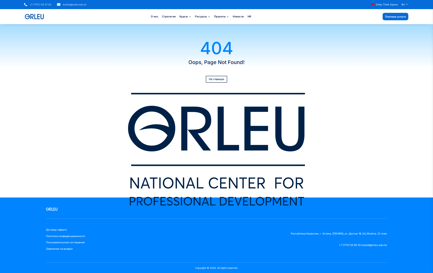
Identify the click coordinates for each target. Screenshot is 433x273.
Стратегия (169, 16)
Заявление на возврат (59, 248)
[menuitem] (405, 5)
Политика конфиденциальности (65, 236)
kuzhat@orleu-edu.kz (75, 4)
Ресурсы (201, 16)
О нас (154, 16)
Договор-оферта (56, 229)
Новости (238, 16)
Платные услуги (395, 16)
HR (249, 16)
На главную (216, 79)
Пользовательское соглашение (65, 242)
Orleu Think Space (387, 4)
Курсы (183, 16)
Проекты (220, 16)
